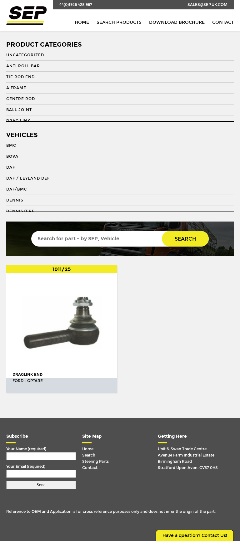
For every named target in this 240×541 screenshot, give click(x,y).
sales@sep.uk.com (208, 5)
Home (82, 22)
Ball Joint (19, 110)
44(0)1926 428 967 (75, 5)
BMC (11, 145)
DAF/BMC (16, 189)
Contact (223, 22)
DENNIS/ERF (20, 211)
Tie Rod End (20, 77)
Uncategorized (25, 55)
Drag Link (18, 121)
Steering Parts (95, 461)
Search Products (119, 22)
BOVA (12, 156)
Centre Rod (20, 99)
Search (185, 239)
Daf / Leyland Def (28, 178)
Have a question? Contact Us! (194, 535)
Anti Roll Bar (23, 66)
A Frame (16, 88)
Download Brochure (177, 22)
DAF (10, 167)
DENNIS (14, 200)
